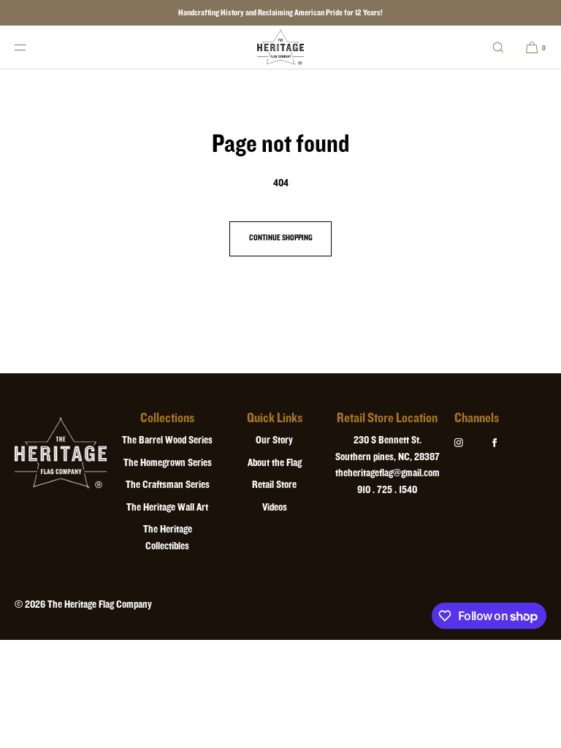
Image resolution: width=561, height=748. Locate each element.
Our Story (274, 440)
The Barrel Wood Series (167, 440)
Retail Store (274, 484)
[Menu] (32, 47)
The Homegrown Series (167, 463)
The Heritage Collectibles (167, 537)
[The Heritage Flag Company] (281, 47)
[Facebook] (506, 443)
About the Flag (275, 463)
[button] (498, 47)
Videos (274, 507)
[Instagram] (470, 443)
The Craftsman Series (168, 484)
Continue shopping (281, 238)
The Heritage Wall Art (167, 507)
